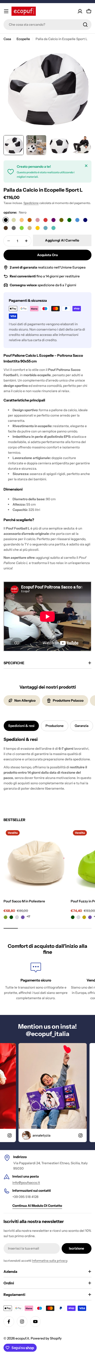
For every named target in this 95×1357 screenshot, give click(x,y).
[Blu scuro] (85, 220)
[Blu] (77, 220)
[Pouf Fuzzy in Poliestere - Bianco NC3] (79, 917)
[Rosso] (45, 220)
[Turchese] (53, 228)
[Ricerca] (85, 24)
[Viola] (53, 220)
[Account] (80, 11)
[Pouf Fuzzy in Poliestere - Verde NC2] (73, 917)
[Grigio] (13, 228)
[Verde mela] (21, 228)
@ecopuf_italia (47, 1034)
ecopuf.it (22, 1338)
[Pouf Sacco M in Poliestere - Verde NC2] (11, 917)
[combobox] (47, 24)
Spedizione (31, 203)
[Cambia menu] (6, 11)
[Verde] (69, 220)
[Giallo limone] (37, 228)
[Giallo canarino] (21, 220)
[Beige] (29, 228)
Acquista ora (47, 255)
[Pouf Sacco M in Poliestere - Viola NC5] (23, 917)
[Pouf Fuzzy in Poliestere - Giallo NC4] (84, 917)
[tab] (21, 725)
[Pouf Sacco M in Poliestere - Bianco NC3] (17, 917)
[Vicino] (86, 166)
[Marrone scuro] (6, 228)
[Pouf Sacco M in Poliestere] (36, 860)
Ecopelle (23, 39)
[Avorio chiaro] (13, 220)
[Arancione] (29, 220)
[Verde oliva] (61, 220)
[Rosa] (37, 220)
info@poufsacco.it (26, 1182)
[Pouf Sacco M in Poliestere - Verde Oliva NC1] (6, 917)
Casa (7, 39)
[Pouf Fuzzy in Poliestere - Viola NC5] (90, 917)
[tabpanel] (47, 763)
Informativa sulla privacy (49, 1261)
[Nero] (6, 220)
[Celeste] (45, 228)
